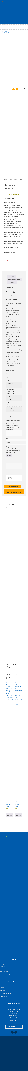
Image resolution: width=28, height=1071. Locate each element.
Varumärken (10, 179)
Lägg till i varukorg (18, 650)
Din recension (10, 429)
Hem (5, 179)
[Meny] (24, 89)
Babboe (16, 179)
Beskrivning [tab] (11, 276)
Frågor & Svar (3, 996)
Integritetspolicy (4, 971)
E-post (8, 442)
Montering (2, 987)
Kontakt (2, 999)
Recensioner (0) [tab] (12, 282)
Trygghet (2, 966)
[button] (13, 89)
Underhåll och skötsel (5, 993)
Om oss (2, 964)
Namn (8, 438)
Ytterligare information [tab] (14, 279)
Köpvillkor (2, 969)
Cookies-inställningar (14, 974)
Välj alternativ (9, 648)
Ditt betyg (9, 427)
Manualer (2, 990)
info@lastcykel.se (16, 1017)
